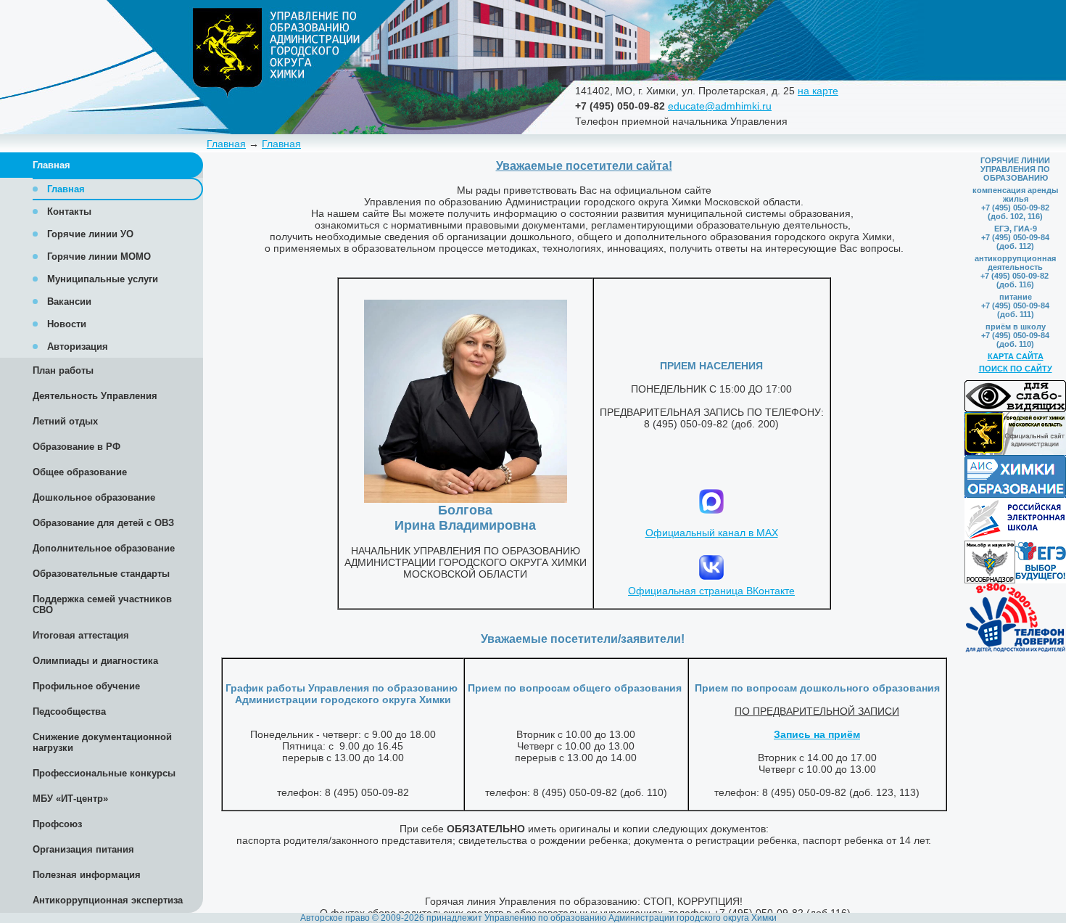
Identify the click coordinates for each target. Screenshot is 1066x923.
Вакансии (69, 301)
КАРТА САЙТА (1016, 356)
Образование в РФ (76, 446)
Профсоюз (57, 824)
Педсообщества (69, 711)
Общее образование (80, 472)
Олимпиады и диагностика (95, 660)
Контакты (69, 211)
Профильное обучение (86, 686)
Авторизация (77, 346)
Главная (226, 143)
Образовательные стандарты (101, 573)
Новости (66, 324)
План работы (63, 370)
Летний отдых (65, 421)
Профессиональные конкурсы (104, 773)
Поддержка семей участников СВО (102, 604)
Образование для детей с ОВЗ (103, 522)
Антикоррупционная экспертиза (108, 900)
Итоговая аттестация (81, 635)
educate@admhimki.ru (720, 106)
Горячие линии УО (90, 234)
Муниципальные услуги (102, 279)
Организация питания (83, 849)
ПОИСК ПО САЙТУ (1015, 368)
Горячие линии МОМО (99, 256)
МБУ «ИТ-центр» (70, 798)
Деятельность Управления (95, 395)
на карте (818, 91)
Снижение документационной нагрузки (102, 742)
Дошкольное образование (94, 497)
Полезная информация (87, 874)
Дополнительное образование (104, 548)
